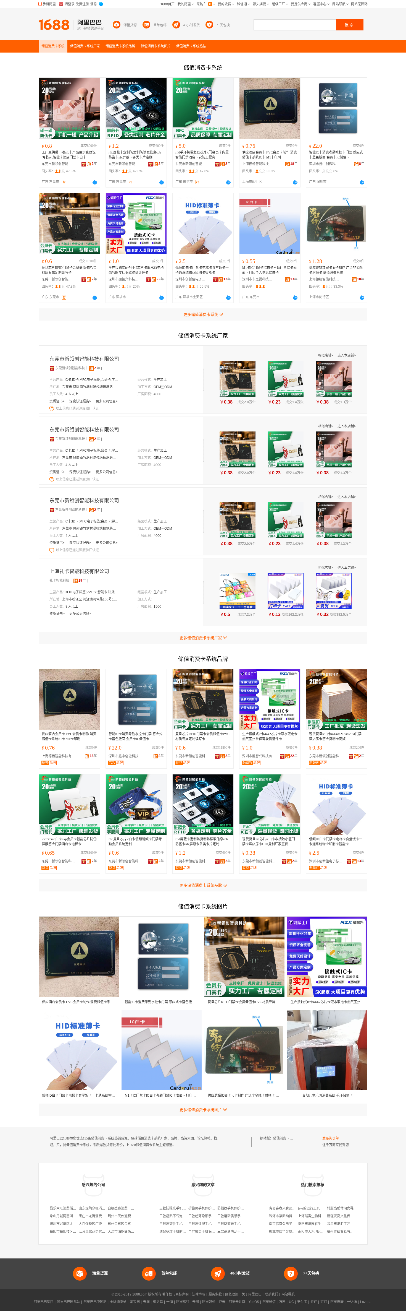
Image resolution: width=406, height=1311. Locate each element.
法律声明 (198, 1294)
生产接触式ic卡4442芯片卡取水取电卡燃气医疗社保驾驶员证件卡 (136, 270)
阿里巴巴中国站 (95, 1302)
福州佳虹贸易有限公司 (343, 1232)
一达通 (352, 1302)
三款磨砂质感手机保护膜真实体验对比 (245, 1216)
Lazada (365, 1302)
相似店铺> (326, 355)
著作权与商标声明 (175, 1294)
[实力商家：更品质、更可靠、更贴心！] (51, 368)
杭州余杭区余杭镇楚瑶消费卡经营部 (134, 1224)
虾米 (222, 1302)
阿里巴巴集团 (44, 1302)
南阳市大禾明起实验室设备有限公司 (324, 1232)
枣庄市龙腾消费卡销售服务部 (100, 1216)
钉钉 (323, 1302)
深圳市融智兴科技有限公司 (124, 279)
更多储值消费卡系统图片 (201, 1109)
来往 (313, 1302)
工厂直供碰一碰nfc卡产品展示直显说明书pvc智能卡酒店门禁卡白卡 (69, 154)
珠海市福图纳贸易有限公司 (289, 1216)
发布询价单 (330, 1138)
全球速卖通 (118, 1302)
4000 (157, 394)
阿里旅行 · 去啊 (187, 1302)
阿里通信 (269, 1302)
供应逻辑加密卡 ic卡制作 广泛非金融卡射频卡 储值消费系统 (336, 270)
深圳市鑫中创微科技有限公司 (324, 164)
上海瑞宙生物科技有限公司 (318, 1216)
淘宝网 (135, 1302)
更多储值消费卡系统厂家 (201, 638)
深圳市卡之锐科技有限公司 (257, 279)
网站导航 (288, 1294)
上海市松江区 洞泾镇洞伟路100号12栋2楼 (89, 599)
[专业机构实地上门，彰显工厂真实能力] (52, 408)
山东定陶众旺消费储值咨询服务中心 (105, 1208)
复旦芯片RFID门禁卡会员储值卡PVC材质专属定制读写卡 (69, 270)
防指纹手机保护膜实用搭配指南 (240, 1208)
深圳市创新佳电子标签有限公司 (190, 279)
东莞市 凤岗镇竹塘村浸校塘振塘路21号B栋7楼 (89, 387)
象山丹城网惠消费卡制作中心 (71, 1216)
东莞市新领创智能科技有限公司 (57, 164)
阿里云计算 (237, 1302)
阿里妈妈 (208, 1302)
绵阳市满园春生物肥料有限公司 (321, 1224)
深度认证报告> (80, 401)
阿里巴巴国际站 (68, 1302)
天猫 (146, 1302)
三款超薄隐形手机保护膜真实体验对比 (216, 1216)
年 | (98, 368)
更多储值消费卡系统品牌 (201, 885)
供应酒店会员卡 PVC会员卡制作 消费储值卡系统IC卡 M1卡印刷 (269, 154)
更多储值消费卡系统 (200, 314)
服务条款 (215, 1294)
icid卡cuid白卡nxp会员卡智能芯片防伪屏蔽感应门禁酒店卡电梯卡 (69, 841)
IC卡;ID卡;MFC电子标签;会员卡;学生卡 (92, 380)
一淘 (169, 1302)
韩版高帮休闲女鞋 (340, 1208)
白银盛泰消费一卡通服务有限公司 (132, 1208)
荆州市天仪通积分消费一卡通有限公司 (136, 1216)
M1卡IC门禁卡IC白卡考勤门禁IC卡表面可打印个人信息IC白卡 (269, 270)
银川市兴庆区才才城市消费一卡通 (74, 1224)
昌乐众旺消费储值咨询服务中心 (73, 1208)
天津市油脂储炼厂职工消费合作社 (132, 1232)
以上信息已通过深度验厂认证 (77, 408)
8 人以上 (71, 606)
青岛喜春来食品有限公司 (287, 1208)
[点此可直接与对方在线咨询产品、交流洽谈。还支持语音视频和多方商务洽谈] (95, 182)
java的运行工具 (309, 1208)
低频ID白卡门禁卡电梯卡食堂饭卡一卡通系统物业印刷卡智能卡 (202, 270)
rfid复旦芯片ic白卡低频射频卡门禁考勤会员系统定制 (135, 841)
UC (291, 1302)
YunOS (254, 1302)
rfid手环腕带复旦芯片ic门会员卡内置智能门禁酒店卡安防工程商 (202, 154)
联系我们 (271, 1294)
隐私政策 (231, 1294)
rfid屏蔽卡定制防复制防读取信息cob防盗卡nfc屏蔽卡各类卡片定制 (135, 154)
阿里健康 (337, 1302)
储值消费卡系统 (284, 1138)
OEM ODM (163, 387)
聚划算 (158, 1302)
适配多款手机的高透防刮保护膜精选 (185, 1232)
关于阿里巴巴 (252, 1294)
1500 (157, 606)
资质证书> (57, 401)
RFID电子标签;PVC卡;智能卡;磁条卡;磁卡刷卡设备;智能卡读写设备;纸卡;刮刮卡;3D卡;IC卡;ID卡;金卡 (92, 592)
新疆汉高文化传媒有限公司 (347, 1216)
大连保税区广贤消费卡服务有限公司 (105, 1224)
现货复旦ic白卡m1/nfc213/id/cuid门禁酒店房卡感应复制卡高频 (335, 736)
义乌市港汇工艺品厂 (342, 1224)
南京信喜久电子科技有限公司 (290, 1224)
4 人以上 (71, 394)
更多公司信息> (107, 401)
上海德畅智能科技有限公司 (257, 164)
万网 (282, 1302)
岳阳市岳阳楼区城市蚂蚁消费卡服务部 (78, 1232)
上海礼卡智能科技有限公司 (79, 571)
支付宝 (302, 1302)
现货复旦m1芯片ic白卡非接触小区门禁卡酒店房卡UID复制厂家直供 (268, 841)
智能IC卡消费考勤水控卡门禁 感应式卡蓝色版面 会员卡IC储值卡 (336, 154)
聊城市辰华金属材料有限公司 (290, 1232)
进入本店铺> (347, 355)
